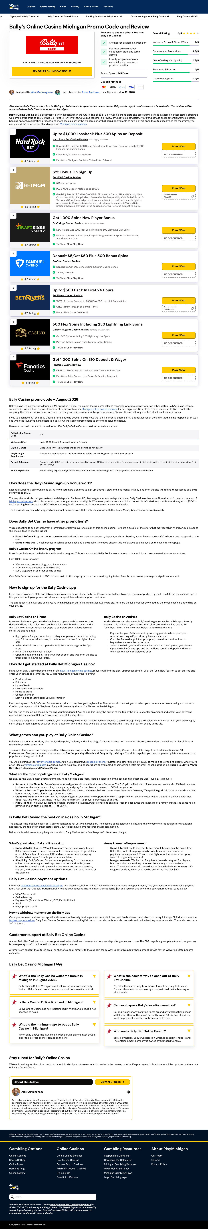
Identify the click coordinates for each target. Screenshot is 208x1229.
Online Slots (63, 1173)
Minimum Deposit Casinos (71, 1168)
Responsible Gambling (116, 1155)
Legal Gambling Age (115, 1177)
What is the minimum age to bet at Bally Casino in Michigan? (49, 1026)
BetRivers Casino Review (68, 295)
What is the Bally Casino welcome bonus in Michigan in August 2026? (51, 978)
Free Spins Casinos (67, 1177)
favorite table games (48, 761)
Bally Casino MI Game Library (62, 16)
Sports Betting (17, 1160)
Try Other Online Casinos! (50, 71)
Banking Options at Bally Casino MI (104, 16)
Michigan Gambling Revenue (120, 1164)
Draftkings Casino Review (68, 223)
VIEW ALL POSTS (111, 1082)
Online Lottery (17, 1173)
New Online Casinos (68, 1160)
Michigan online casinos (73, 124)
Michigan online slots (21, 501)
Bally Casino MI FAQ (187, 16)
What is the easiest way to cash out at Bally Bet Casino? (146, 978)
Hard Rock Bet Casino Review (70, 139)
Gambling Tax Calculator (118, 1160)
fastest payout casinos (22, 920)
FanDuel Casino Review (66, 261)
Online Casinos (17, 1155)
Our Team (156, 1155)
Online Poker (16, 1164)
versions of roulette (35, 764)
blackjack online (96, 761)
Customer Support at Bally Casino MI (150, 16)
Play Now (178, 146)
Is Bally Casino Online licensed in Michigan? (51, 1002)
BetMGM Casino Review (67, 177)
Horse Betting (17, 1168)
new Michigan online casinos (76, 670)
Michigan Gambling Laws (118, 1173)
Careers (155, 1160)
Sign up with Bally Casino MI (24, 16)
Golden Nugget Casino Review (71, 329)
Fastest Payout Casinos (70, 1164)
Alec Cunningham (32, 1092)
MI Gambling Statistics (116, 1168)
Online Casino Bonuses (69, 1155)
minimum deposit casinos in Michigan (42, 885)
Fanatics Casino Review (67, 364)
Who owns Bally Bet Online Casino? (139, 1031)
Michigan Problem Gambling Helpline (69, 1204)
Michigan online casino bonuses (99, 409)
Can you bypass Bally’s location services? (144, 1005)
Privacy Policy (159, 1164)
